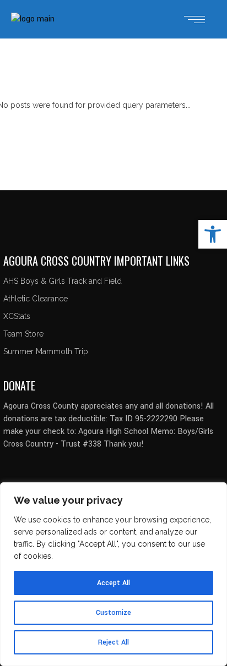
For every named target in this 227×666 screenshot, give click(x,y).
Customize (113, 613)
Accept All (113, 583)
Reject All (113, 642)
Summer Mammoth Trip (45, 351)
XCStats (16, 316)
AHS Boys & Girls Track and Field (62, 281)
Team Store (23, 333)
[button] (212, 234)
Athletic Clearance (35, 298)
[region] (113, 574)
